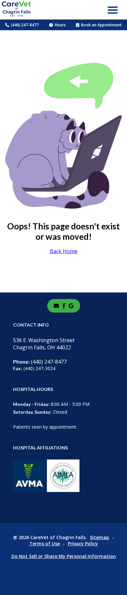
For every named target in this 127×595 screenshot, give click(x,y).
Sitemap (99, 537)
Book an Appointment (101, 25)
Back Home (64, 251)
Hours (60, 25)
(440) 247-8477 (25, 25)
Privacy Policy (83, 543)
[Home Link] (16, 10)
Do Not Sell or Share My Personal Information (63, 556)
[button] (113, 9)
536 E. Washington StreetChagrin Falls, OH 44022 (44, 344)
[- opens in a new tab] (63, 305)
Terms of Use (44, 543)
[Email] (56, 305)
